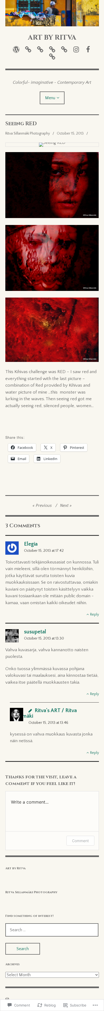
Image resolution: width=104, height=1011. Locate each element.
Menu (50, 97)
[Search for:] (52, 930)
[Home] (16, 49)
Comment (80, 840)
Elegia (31, 544)
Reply (94, 614)
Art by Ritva (15, 868)
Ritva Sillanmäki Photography (27, 133)
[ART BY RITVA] (52, 13)
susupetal (35, 632)
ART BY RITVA (52, 37)
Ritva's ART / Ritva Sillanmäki (43, 713)
